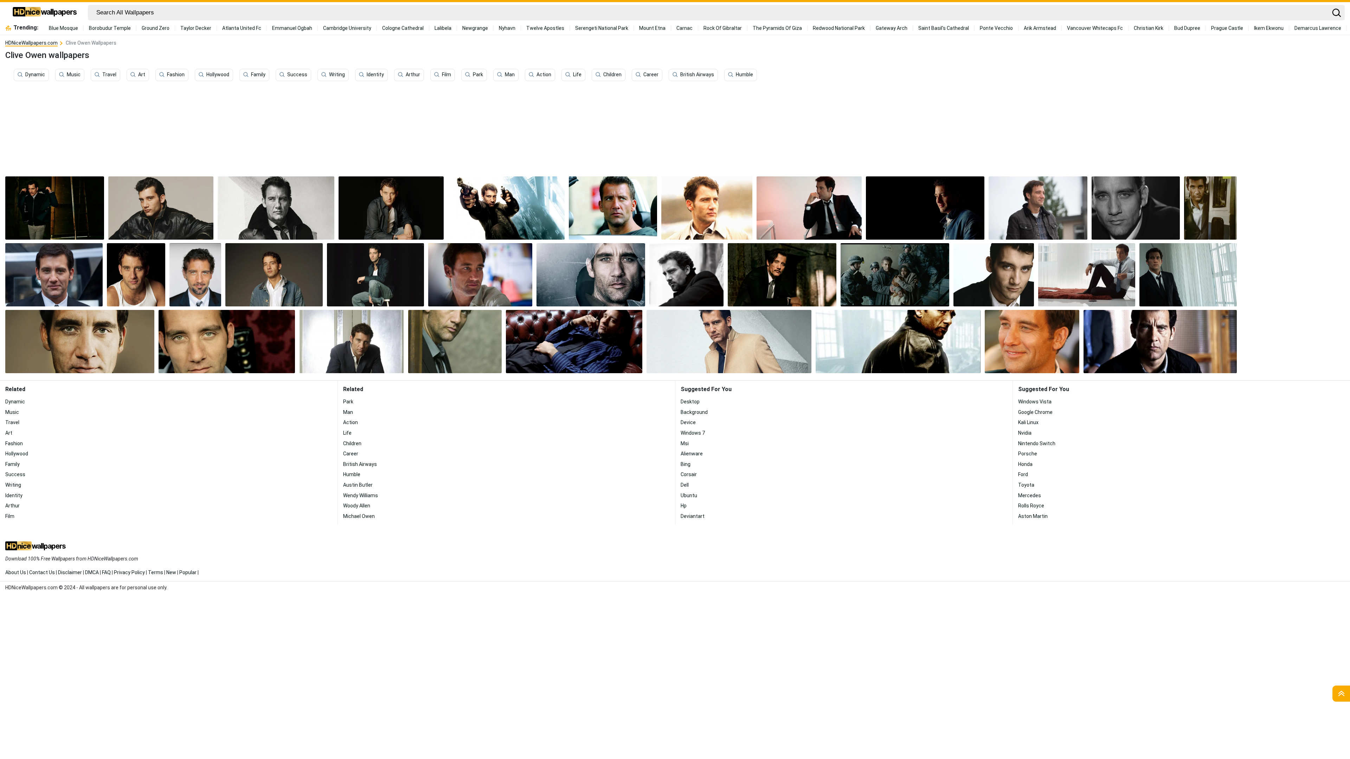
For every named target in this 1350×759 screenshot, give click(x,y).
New (171, 572)
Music (74, 75)
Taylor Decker (195, 28)
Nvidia (1024, 433)
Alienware (692, 453)
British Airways (697, 75)
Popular (188, 572)
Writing (337, 75)
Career (650, 75)
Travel (109, 75)
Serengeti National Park (601, 28)
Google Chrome (1035, 412)
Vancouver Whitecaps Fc (1095, 28)
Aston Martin (1033, 516)
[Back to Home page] (44, 12)
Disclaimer (70, 572)
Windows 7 (693, 433)
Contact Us (42, 572)
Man (510, 75)
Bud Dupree (1187, 28)
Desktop (690, 401)
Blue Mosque (63, 28)
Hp (684, 505)
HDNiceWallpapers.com (31, 43)
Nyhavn (507, 28)
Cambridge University (347, 28)
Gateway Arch (891, 28)
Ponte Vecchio (996, 28)
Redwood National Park (839, 28)
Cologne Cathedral (403, 28)
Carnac (684, 28)
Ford (1023, 474)
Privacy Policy (129, 572)
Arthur (413, 75)
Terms (155, 572)
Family (258, 75)
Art (141, 75)
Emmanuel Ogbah (292, 28)
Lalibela (443, 28)
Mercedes (1029, 495)
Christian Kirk (1148, 28)
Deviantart (693, 516)
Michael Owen (359, 516)
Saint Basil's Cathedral (943, 28)
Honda (1025, 464)
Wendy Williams (360, 495)
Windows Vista (1035, 401)
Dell (685, 485)
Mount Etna (652, 28)
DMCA (92, 572)
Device (688, 422)
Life (577, 75)
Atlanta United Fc (241, 28)
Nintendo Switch (1036, 443)
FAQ (106, 572)
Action (543, 75)
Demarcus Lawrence (1317, 28)
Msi (685, 443)
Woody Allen (356, 505)
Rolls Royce (1031, 505)
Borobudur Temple (110, 28)
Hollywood (217, 75)
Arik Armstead (1040, 28)
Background (694, 412)
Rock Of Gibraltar (722, 28)
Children (612, 75)
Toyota (1026, 485)
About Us (15, 572)
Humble (744, 75)
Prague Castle (1227, 28)
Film (446, 75)
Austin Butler (358, 485)
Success (297, 75)
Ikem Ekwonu (1269, 28)
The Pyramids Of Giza (777, 28)
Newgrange (475, 28)
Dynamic (35, 75)
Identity (375, 75)
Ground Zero (155, 28)
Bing (685, 464)
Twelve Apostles (545, 28)
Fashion (176, 75)
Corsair (689, 474)
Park (478, 75)
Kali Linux (1028, 422)
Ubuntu (689, 495)
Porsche (1027, 453)
